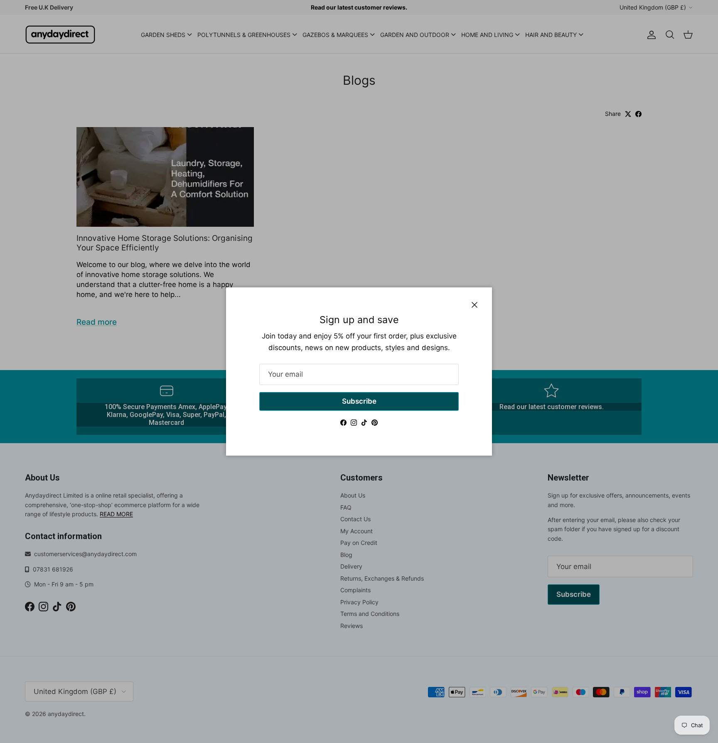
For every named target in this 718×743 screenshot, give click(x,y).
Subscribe (359, 401)
